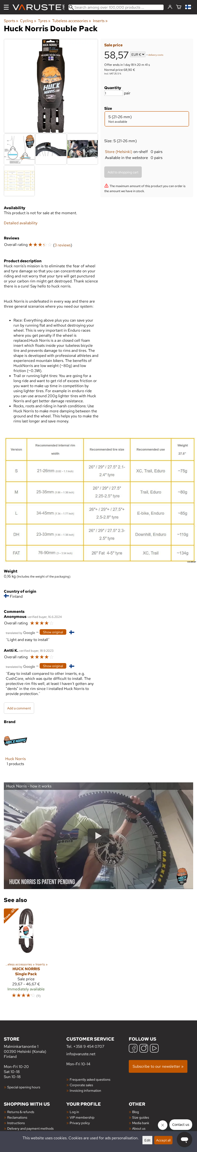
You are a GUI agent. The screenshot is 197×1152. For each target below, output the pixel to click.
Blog (135, 1111)
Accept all (163, 1140)
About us (138, 1128)
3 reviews (63, 245)
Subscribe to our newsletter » (158, 1066)
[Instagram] (143, 1049)
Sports (11, 20)
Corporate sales (81, 1085)
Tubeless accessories (71, 20)
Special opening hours (23, 1087)
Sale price (113, 45)
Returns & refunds (20, 1111)
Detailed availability (20, 223)
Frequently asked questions (90, 1079)
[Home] (40, 7)
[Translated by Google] (20, 632)
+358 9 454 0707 (88, 1046)
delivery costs (155, 54)
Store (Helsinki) (118, 151)
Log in (74, 1111)
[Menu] (6, 7)
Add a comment (19, 708)
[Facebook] (133, 1049)
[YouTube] (154, 1049)
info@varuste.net (80, 1053)
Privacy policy (80, 1123)
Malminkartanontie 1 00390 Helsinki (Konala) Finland (25, 1047)
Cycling (28, 20)
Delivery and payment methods (30, 1128)
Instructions (16, 1123)
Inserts (100, 20)
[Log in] (170, 7)
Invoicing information (85, 1090)
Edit (147, 1140)
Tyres (44, 20)
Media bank (140, 1123)
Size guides (140, 1117)
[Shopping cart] (178, 7)
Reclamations (17, 1117)
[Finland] (189, 7)
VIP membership (82, 1117)
